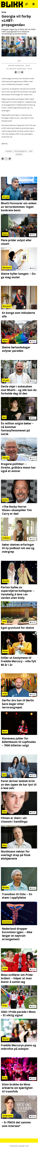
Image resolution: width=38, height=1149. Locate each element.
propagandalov (20, 151)
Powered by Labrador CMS (19, 1146)
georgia (9, 151)
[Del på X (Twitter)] (18, 72)
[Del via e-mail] (22, 72)
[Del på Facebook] (15, 72)
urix (30, 151)
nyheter (19, 154)
